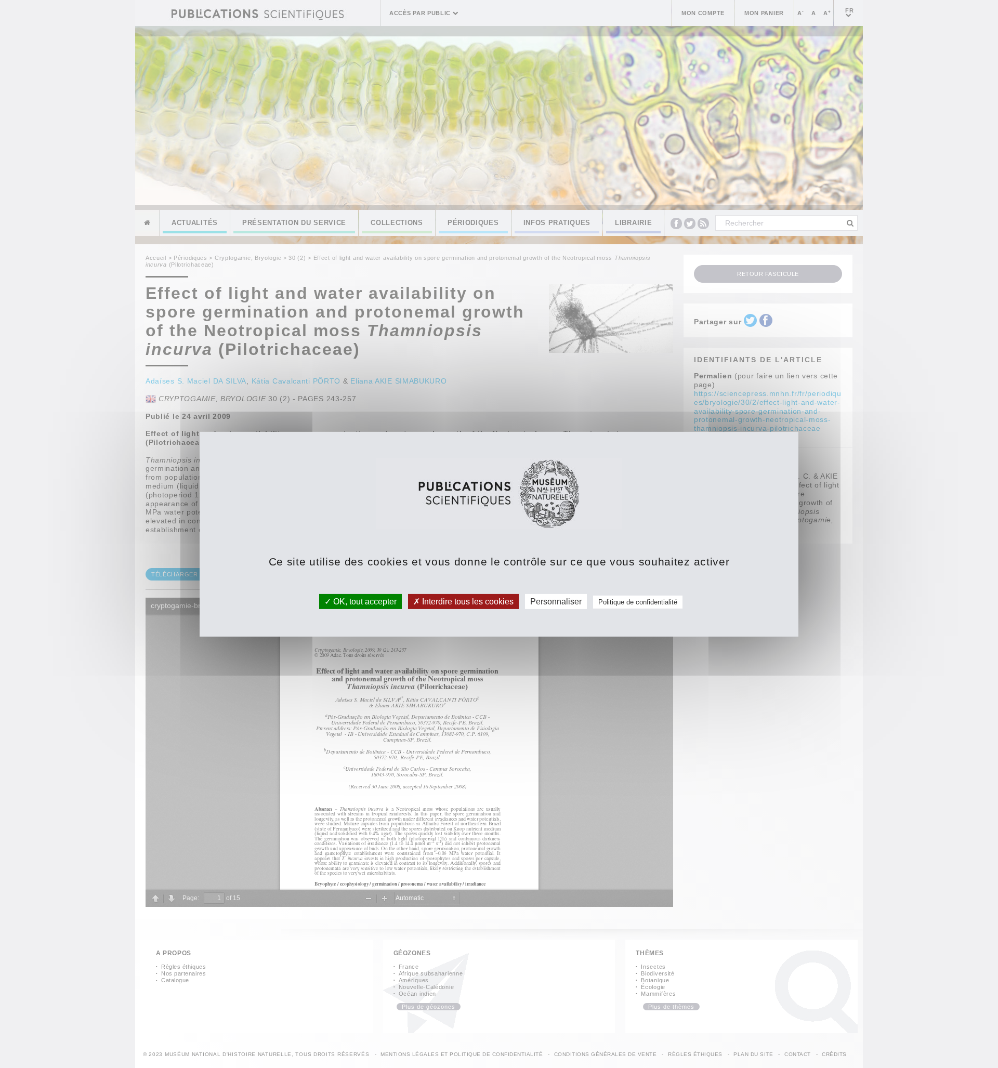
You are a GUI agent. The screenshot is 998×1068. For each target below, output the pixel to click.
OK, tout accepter (364, 601)
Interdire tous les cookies (467, 601)
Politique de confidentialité (637, 601)
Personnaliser (556, 601)
